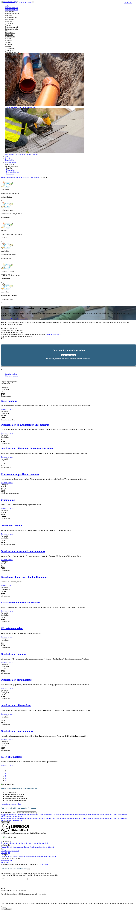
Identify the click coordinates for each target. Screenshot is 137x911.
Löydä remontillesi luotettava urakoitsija (14, 319)
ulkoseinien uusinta (11, 525)
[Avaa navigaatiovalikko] (33, 2)
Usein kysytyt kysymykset (10, 851)
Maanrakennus (10, 33)
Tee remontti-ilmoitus (8, 843)
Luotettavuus (21, 856)
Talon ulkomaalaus (11, 756)
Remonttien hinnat (11, 10)
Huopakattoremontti (46, 815)
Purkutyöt (8, 44)
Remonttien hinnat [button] (11, 8)
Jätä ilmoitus (128, 3)
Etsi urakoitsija (43, 843)
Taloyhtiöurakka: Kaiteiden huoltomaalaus (24, 577)
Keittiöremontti (10, 12)
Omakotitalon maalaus (13, 654)
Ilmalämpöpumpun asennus (70, 815)
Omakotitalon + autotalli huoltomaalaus (23, 551)
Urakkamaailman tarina (9, 856)
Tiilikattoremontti (7, 816)
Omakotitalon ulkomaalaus (16, 705)
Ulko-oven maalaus (11, 376)
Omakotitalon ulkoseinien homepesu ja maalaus (27, 448)
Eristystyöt (8, 46)
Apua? (7, 156)
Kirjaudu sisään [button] (10, 162)
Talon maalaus (9, 400)
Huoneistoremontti (11, 27)
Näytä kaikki (5, 822)
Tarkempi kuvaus (7, 409)
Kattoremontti (9, 19)
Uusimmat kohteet (23, 847)
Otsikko (4, 879)
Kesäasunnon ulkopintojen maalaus (20, 602)
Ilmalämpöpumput (11, 17)
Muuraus (8, 42)
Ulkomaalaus (9, 21)
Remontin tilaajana (11, 166)
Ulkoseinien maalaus (12, 628)
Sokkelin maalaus (11, 374)
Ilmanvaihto (9, 35)
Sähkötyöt (8, 15)
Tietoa (7, 6)
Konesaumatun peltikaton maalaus (20, 474)
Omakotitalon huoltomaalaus (17, 731)
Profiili (7, 158)
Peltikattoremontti (94, 815)
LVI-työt (8, 31)
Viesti (3, 888)
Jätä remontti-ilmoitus (68, 355)
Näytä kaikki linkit (7, 860)
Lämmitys (8, 40)
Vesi (101, 815)
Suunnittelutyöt (10, 50)
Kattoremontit (17, 816)
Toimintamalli (34, 847)
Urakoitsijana (9, 164)
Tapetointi (8, 25)
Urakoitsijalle (9, 160)
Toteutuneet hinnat (34, 319)
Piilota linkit (5, 862)
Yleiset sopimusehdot (33, 856)
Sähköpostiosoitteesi (8, 890)
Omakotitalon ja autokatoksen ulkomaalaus (25, 424)
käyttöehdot (44, 864)
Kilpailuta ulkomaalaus (53, 334)
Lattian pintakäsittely (12, 29)
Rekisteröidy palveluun (9, 847)
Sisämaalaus (9, 23)
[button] (9, 168)
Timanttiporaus (10, 48)
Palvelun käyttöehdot (46, 847)
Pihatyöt (8, 38)
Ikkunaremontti (10, 37)
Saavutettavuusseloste (48, 856)
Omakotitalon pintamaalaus (16, 679)
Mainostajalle (5, 853)
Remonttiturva (21, 843)
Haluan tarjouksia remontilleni (11, 804)
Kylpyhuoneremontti (12, 13)
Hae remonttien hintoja (8, 812)
